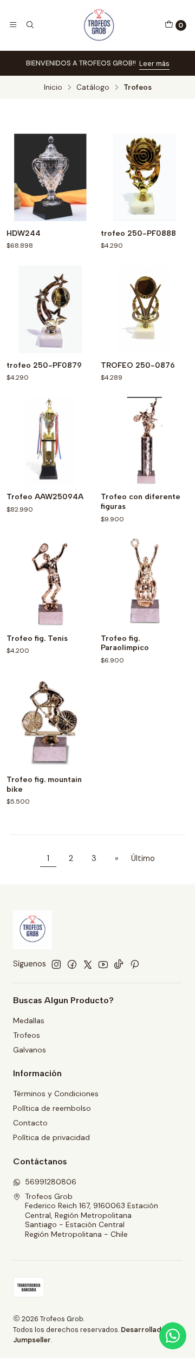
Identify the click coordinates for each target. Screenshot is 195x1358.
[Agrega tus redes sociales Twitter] (87, 964)
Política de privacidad (51, 1137)
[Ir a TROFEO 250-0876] (144, 309)
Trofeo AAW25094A (44, 496)
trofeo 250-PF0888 (138, 233)
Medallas (28, 1020)
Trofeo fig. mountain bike (44, 784)
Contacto (30, 1123)
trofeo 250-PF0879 (44, 365)
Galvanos (29, 1050)
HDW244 (23, 233)
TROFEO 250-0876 (138, 365)
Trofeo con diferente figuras (140, 501)
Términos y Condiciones (56, 1093)
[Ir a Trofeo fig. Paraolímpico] (144, 582)
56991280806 (50, 1182)
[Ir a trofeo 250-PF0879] (50, 309)
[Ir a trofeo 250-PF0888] (144, 177)
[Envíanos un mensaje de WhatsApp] (172, 1335)
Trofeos (26, 1035)
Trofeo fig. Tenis (37, 638)
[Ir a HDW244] (50, 177)
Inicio (53, 87)
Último (143, 858)
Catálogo (92, 87)
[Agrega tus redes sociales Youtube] (103, 964)
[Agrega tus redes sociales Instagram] (56, 964)
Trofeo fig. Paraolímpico (125, 643)
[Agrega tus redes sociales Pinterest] (134, 964)
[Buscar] (29, 24)
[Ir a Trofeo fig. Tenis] (50, 582)
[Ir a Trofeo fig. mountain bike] (50, 723)
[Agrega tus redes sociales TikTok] (118, 964)
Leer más (154, 63)
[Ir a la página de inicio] (99, 25)
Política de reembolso (52, 1108)
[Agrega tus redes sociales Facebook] (72, 964)
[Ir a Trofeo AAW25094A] (50, 441)
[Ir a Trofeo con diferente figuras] (144, 441)
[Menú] (13, 24)
